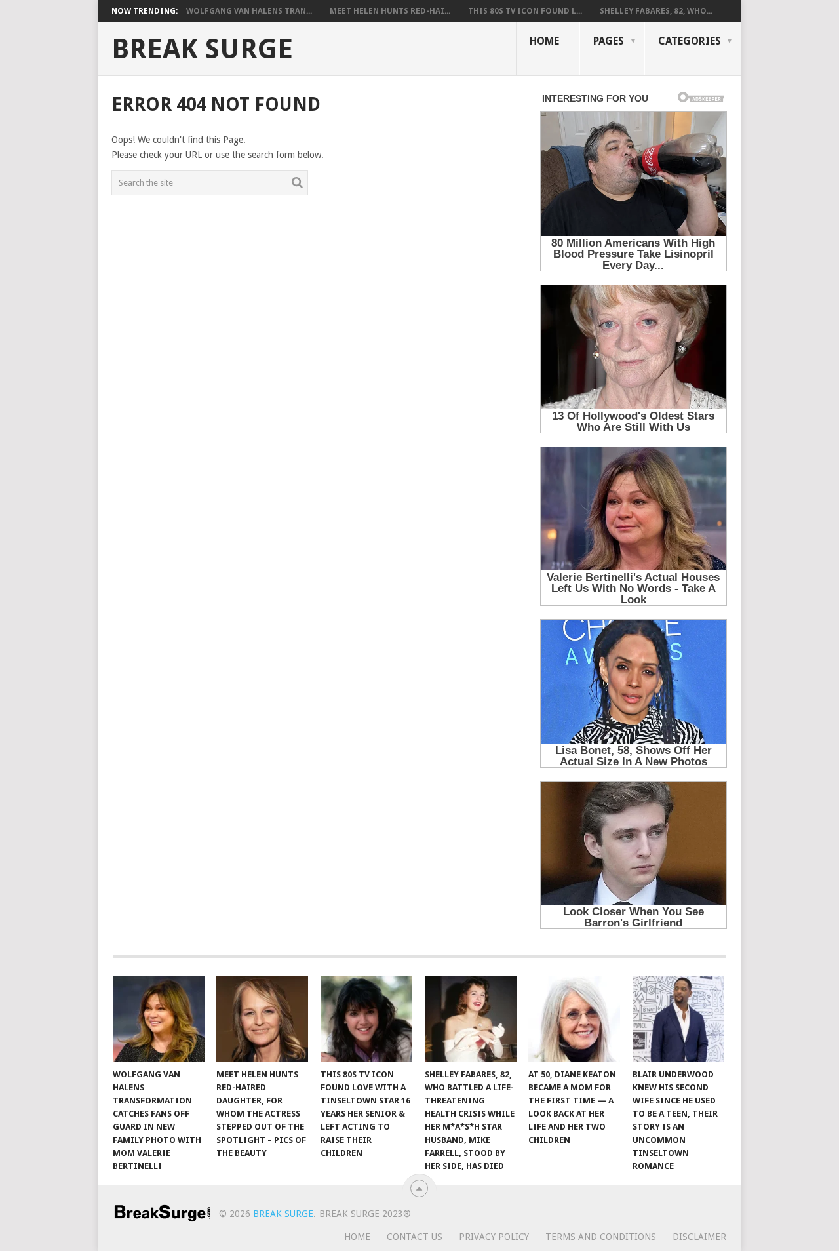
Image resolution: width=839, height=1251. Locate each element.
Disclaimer (699, 1236)
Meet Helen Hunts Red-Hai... (390, 11)
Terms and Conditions (600, 1236)
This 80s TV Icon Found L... (525, 11)
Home (544, 41)
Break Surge (202, 49)
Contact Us (414, 1236)
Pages (608, 41)
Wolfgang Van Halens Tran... (249, 11)
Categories (689, 41)
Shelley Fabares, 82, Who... (656, 11)
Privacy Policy (494, 1236)
